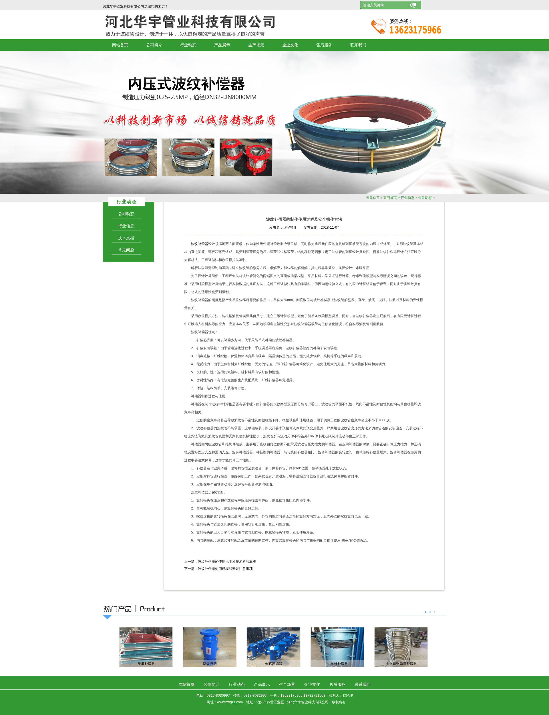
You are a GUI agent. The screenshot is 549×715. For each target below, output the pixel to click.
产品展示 (222, 45)
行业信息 (126, 226)
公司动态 (425, 198)
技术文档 (126, 238)
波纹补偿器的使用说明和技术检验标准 (227, 562)
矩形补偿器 (146, 663)
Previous (24, 122)
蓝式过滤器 (273, 663)
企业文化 (290, 45)
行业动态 (188, 45)
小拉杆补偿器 (337, 663)
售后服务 (324, 45)
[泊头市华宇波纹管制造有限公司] (274, 122)
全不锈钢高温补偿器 (401, 663)
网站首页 (120, 45)
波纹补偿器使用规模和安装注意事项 (225, 569)
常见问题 (126, 250)
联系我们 (358, 45)
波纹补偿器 (199, 244)
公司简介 (154, 45)
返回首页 (390, 198)
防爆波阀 (210, 663)
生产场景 (256, 45)
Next (525, 122)
